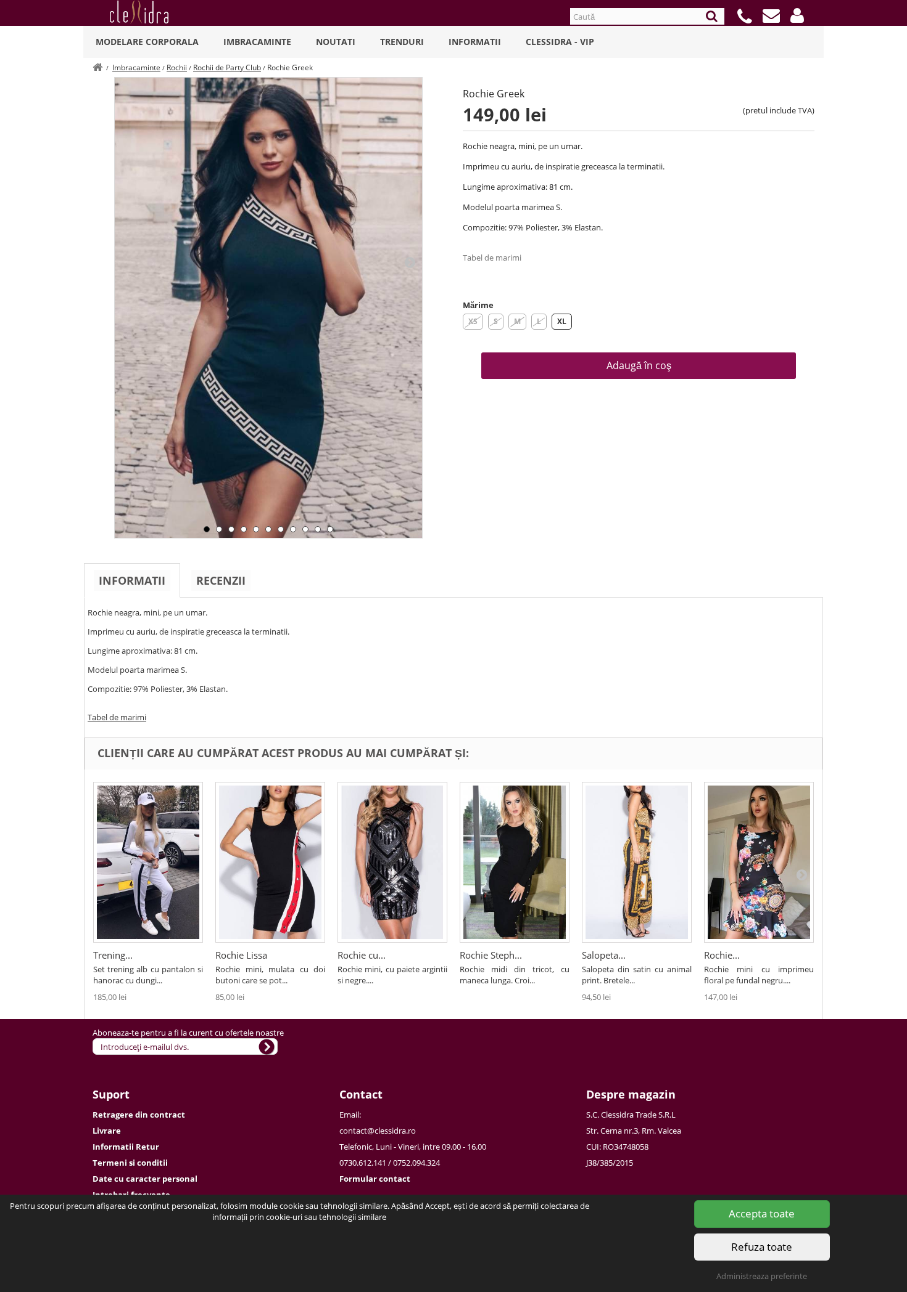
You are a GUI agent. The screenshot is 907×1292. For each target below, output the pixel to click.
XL (561, 321)
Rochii (177, 67)
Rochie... (722, 955)
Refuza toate (761, 1247)
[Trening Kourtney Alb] (148, 862)
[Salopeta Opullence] (637, 862)
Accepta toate (762, 1213)
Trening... (113, 955)
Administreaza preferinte (761, 1276)
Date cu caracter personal (145, 1178)
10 (318, 529)
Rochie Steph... (491, 955)
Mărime (478, 305)
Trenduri (402, 41)
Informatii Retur (126, 1146)
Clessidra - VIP (560, 41)
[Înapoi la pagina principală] (97, 67)
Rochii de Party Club (227, 67)
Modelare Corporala (147, 41)
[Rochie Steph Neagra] (514, 862)
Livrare (107, 1130)
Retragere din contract (139, 1114)
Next (410, 262)
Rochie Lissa (241, 955)
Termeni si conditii (130, 1162)
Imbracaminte (257, 41)
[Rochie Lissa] (270, 862)
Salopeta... (604, 955)
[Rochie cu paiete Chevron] (392, 862)
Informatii (475, 41)
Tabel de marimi (492, 257)
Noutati (335, 41)
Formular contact (374, 1178)
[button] (797, 15)
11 (330, 529)
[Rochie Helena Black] (759, 862)
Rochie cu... (362, 955)
